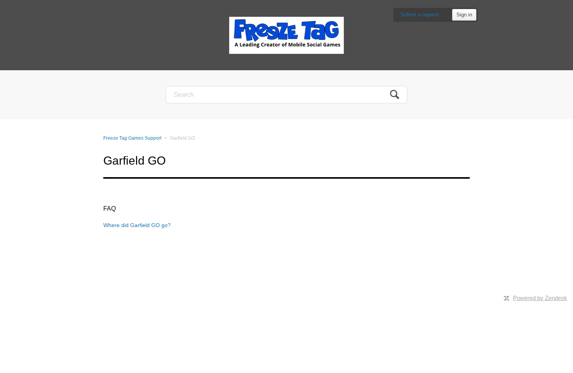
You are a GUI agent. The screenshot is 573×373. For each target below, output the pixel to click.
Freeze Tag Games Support (132, 138)
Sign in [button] (464, 15)
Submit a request (419, 15)
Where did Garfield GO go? (137, 225)
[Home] (286, 35)
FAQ (109, 208)
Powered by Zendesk (540, 298)
